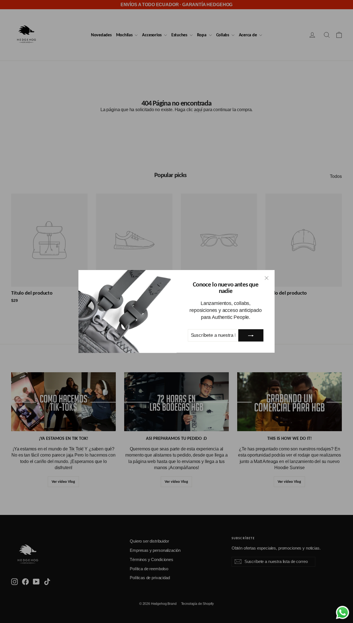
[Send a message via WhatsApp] (342, 612)
